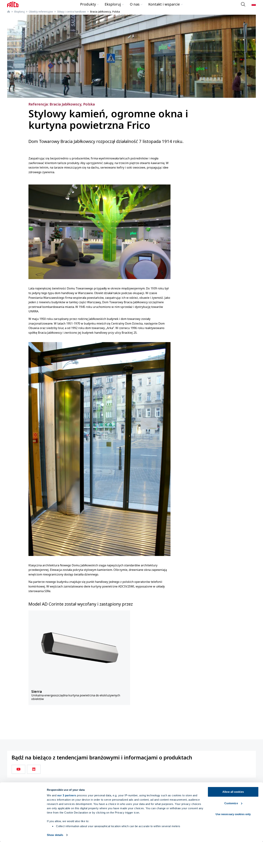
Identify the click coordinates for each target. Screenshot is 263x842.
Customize (231, 803)
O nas (135, 4)
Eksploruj (113, 4)
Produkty (88, 4)
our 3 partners (66, 795)
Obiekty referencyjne (41, 11)
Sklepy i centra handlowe (71, 11)
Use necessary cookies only (233, 814)
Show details (55, 834)
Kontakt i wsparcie (164, 4)
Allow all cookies (233, 791)
